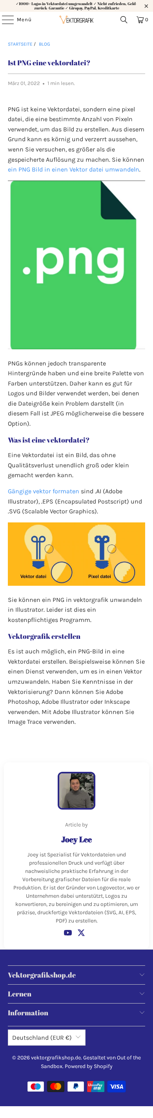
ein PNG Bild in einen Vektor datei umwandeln (73, 169)
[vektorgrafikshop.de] (76, 20)
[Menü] (4, 20)
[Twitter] (81, 933)
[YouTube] (68, 933)
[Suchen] (124, 20)
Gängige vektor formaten (43, 491)
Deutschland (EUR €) (42, 1037)
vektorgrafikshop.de (56, 1057)
